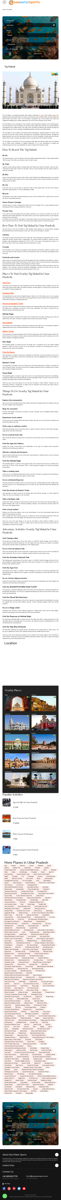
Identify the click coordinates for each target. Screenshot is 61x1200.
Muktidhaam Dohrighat (10, 1018)
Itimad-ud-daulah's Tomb (23, 874)
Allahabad (40, 865)
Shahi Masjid (22, 981)
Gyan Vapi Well (32, 936)
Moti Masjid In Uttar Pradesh (12, 908)
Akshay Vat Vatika (23, 992)
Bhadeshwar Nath (44, 1086)
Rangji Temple (49, 996)
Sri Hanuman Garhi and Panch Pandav (24, 1052)
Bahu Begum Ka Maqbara (31, 1013)
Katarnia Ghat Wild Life (23, 1056)
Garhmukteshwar (50, 876)
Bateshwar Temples (17, 878)
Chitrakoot (37, 867)
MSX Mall (33, 1091)
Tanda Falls (45, 1022)
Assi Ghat (52, 917)
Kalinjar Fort (37, 1063)
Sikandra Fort (26, 908)
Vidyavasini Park (9, 964)
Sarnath (49, 865)
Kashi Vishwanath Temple (23, 917)
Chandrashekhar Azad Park (23, 943)
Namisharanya (8, 1050)
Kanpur (13, 872)
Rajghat (42, 1026)
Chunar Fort (21, 919)
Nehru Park (44, 964)
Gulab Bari (23, 1011)
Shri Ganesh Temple (33, 988)
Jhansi (45, 870)
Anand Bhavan (19, 940)
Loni (23, 876)
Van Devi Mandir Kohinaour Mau (47, 1016)
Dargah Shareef (9, 1056)
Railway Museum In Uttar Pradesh (42, 962)
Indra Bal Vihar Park (23, 968)
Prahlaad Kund (22, 1033)
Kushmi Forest (21, 964)
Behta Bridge (33, 1048)
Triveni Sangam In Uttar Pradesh (44, 938)
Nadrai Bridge (29, 1093)
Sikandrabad (15, 1028)
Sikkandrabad (46, 880)
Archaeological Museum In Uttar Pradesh (43, 1037)
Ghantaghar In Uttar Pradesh (12, 1067)
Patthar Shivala (24, 1054)
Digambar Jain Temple (32, 915)
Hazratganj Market (32, 885)
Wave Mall (29, 973)
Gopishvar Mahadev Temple (22, 1005)
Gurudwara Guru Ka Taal (23, 910)
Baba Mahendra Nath (37, 968)
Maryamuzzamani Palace (30, 1043)
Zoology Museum (49, 992)
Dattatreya (50, 1084)
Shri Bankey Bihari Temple (36, 955)
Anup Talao (43, 1043)
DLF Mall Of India (40, 970)
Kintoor (16, 1069)
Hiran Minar (28, 1039)
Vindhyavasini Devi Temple (47, 1020)
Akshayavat (20, 945)
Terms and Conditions (30, 1195)
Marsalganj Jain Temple (45, 977)
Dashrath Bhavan (9, 1016)
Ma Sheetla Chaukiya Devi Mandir (42, 1056)
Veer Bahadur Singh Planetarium (13, 966)
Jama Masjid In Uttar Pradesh (46, 893)
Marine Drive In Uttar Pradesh (46, 882)
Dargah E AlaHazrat (43, 958)
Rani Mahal (7, 988)
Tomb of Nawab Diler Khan (38, 1035)
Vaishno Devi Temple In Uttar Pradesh (32, 979)
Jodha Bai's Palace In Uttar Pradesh (14, 1041)
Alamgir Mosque (28, 921)
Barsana (40, 876)
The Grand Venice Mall (23, 1089)
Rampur (7, 882)
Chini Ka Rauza (38, 910)
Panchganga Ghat (28, 930)
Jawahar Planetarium (46, 940)
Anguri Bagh (49, 910)
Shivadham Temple (9, 962)
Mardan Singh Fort (9, 1078)
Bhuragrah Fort (48, 1063)
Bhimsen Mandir (9, 1074)
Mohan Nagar (31, 904)
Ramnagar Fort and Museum (12, 921)
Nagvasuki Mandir (47, 949)
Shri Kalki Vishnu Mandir (43, 1028)
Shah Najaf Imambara (32, 887)
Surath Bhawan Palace (40, 1061)
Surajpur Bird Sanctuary (48, 1089)
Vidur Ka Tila (19, 915)
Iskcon (23, 932)
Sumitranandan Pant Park (48, 945)
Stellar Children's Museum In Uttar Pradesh (16, 1091)
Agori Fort (26, 1024)
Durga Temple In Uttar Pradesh (45, 930)
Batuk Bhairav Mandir (48, 932)
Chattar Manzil (40, 895)
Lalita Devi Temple (21, 1050)
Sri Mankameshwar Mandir (32, 947)
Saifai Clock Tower (9, 1020)
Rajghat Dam (21, 1078)
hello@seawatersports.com (37, 1176)
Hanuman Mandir (32, 1080)
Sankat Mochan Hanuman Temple (39, 934)
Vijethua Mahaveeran (49, 1082)
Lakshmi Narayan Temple (11, 958)
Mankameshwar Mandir (11, 893)
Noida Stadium (44, 1091)
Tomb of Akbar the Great (40, 906)
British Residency (30, 882)
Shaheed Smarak (23, 912)
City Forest (22, 902)
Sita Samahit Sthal (44, 936)
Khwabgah (41, 1041)
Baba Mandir (23, 1031)
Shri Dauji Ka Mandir (20, 955)
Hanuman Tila (8, 1093)
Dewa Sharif (29, 878)
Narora (50, 1026)
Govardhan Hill (27, 996)
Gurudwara (19, 1093)
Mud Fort (7, 1026)
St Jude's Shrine (47, 983)
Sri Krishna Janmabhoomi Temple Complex (16, 994)
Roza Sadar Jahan (9, 1033)
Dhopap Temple (9, 1084)
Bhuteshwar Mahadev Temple (12, 1003)
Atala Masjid (26, 1058)
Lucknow (31, 865)
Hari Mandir (8, 955)
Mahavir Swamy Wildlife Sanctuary (47, 1076)
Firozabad (14, 876)
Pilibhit (6, 878)
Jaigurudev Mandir (39, 1000)
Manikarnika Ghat (9, 919)
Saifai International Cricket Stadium (27, 1020)
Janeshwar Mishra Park (11, 891)
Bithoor (39, 878)
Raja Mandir (45, 1013)
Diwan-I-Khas (30, 1041)
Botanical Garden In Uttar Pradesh (13, 973)
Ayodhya (46, 867)
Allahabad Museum (32, 940)
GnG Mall (49, 960)
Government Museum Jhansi (31, 983)
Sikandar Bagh (34, 900)
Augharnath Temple (10, 912)
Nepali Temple (23, 934)
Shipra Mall (45, 900)
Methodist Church (9, 960)
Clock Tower (16, 1026)
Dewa (47, 1067)
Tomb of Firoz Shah (10, 981)
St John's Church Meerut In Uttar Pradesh (43, 912)
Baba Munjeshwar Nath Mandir (45, 966)
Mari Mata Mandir (36, 1054)
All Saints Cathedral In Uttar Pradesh (44, 943)
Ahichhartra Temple (20, 951)
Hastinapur (53, 870)
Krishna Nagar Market (30, 1007)
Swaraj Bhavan (8, 945)
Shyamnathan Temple (44, 1052)
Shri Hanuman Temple (47, 981)
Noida (6, 872)
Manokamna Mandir (28, 1028)
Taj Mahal (9, 9)
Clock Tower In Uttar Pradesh (30, 949)
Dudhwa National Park (10, 870)
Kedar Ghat (29, 938)
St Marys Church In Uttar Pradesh (13, 938)
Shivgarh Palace (45, 1048)
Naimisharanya (49, 878)
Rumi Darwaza (8, 885)
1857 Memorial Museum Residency (14, 897)
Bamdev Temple (26, 1063)
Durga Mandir (24, 1082)
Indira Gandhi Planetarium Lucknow (14, 887)
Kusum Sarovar (9, 998)
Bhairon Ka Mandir (9, 992)
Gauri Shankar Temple (48, 1065)
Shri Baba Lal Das (38, 960)
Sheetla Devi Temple (43, 1071)
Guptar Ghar (21, 1016)
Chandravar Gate (30, 977)
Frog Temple (8, 1061)
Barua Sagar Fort (19, 988)
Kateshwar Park (9, 1089)
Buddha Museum (9, 968)
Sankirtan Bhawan (36, 992)
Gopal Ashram (33, 981)
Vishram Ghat (36, 998)
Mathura (7, 867)
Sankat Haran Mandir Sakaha (38, 1031)
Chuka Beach (8, 1065)
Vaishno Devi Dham (42, 1003)
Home (4, 9)
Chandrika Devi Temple (27, 891)
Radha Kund (38, 996)
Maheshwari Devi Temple (11, 1063)
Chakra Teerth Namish (10, 1054)
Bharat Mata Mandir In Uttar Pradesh (14, 936)
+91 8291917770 (9, 1176)
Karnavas (26, 1026)
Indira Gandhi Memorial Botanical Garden (15, 1048)
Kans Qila (27, 1000)
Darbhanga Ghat (9, 925)
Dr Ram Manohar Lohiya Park (24, 895)
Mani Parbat (31, 1016)
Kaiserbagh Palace (21, 900)
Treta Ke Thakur (34, 1011)
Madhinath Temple (9, 953)
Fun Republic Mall (42, 891)
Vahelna (45, 990)
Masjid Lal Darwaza (51, 1058)
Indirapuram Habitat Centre (36, 902)
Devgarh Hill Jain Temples (27, 1076)
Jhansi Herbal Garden (48, 985)
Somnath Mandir (36, 1082)
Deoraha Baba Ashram (10, 1082)
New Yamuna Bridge (32, 945)
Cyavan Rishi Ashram (10, 1076)
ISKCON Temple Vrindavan (41, 953)
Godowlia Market (40, 921)
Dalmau (29, 1046)
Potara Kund (8, 1005)
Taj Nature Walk (9, 910)
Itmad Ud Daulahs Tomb (24, 906)
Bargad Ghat (8, 947)
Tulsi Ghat (48, 923)
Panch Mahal (38, 1039)
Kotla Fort (7, 983)
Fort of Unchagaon (27, 880)
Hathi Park (48, 897)
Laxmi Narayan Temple (11, 904)
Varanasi (13, 865)
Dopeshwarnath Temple (24, 953)
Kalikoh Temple (37, 1024)
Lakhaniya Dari (8, 1022)
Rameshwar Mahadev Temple (12, 1024)
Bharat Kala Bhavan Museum (12, 930)
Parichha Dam (24, 985)
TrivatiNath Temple (34, 951)
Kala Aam (47, 1024)
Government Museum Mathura (13, 1000)
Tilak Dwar (18, 1007)
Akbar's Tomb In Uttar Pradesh (42, 874)
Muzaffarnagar (23, 872)
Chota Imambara (17, 882)
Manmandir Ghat (36, 923)
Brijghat (37, 1018)
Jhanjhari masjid (37, 1058)
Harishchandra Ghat (33, 925)
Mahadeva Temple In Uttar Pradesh (33, 1067)
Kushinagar (31, 876)
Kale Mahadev (21, 1074)
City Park (35, 1089)
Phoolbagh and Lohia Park (11, 1071)
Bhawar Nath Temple (38, 1084)
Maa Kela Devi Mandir (10, 1031)
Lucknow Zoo (19, 885)
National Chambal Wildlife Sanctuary (29, 870)
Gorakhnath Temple (24, 962)
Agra (6, 865)
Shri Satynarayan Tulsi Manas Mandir (38, 919)
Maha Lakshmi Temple (32, 990)
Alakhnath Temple (47, 951)
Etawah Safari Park (48, 1018)
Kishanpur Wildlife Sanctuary (22, 1061)
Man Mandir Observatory (11, 923)
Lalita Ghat (45, 925)
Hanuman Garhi (27, 1009)
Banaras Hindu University (11, 932)
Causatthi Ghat (33, 927)
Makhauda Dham (30, 1086)
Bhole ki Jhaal (8, 915)
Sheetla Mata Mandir (25, 1018)
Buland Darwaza (24, 1037)
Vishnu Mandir (29, 966)
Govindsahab (8, 1086)
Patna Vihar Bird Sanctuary (49, 1078)
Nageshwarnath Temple (11, 1011)
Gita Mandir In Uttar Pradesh (12, 996)
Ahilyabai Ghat (8, 927)
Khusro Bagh (8, 940)
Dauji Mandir (8, 1007)
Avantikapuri (19, 1086)
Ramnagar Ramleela (10, 934)
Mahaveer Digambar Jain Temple (13, 977)
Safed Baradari (8, 900)
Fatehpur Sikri (16, 867)
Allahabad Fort (8, 943)
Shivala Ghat (25, 923)
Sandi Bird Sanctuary (10, 1037)
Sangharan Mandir (50, 1054)
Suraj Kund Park (9, 917)
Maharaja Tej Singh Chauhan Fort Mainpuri (33, 1069)
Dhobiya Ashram (9, 1035)
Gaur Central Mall (9, 906)
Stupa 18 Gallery (37, 975)
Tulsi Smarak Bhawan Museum (13, 1013)
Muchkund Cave (33, 1078)
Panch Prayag (33, 1050)
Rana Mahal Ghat (20, 927)
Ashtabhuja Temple (21, 1022)
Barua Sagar (35, 985)
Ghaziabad (34, 872)
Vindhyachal (27, 867)
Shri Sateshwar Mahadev (35, 1074)
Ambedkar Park (33, 964)
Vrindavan (22, 865)
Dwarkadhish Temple (36, 994)
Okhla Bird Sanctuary (26, 970)
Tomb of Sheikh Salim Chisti (12, 1043)
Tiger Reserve (19, 1065)
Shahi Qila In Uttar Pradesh (12, 1058)
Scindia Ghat (20, 925)
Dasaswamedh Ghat (40, 917)
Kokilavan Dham (28, 1003)
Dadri (22, 904)
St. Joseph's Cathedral (10, 970)
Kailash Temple (20, 1080)
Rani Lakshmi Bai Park (10, 985)
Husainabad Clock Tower (27, 893)
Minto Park (18, 947)
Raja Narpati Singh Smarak (37, 1033)
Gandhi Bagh (45, 915)
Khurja (6, 1028)
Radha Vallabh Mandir (22, 998)
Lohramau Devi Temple (23, 1084)
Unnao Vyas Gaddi (46, 1050)
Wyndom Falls (34, 1022)
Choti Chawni (46, 1011)
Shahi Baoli (46, 889)
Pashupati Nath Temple (28, 958)
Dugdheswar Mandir (46, 1080)
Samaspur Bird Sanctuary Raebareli (14, 1046)
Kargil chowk (8, 951)
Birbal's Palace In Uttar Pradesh (13, 1039)
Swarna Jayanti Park (10, 902)
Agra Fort (51, 872)
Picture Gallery (8, 895)
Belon (34, 1026)
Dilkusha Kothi (8, 889)
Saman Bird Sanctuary (28, 1071)
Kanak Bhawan (39, 1009)
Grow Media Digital (46, 1197)
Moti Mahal (45, 887)
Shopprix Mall (42, 904)
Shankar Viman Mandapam (12, 949)
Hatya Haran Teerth (22, 1035)
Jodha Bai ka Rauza (40, 908)
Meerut (43, 872)
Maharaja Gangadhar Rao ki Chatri (14, 990)
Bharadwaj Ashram (48, 947)
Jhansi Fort (16, 983)
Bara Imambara (9, 874)
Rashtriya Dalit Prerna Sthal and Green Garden (17, 975)
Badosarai (7, 1069)
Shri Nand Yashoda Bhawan (12, 1009)
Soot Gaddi (7, 1052)
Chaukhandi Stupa (34, 932)
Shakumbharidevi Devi (24, 960)
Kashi (37, 880)
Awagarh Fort (8, 1080)
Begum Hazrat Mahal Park (34, 897)
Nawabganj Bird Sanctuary (11, 880)
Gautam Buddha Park (33, 889)
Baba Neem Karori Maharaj (12, 979)
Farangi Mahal (20, 889)
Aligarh (6, 876)
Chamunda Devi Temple (40, 1005)
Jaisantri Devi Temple (32, 1065)
